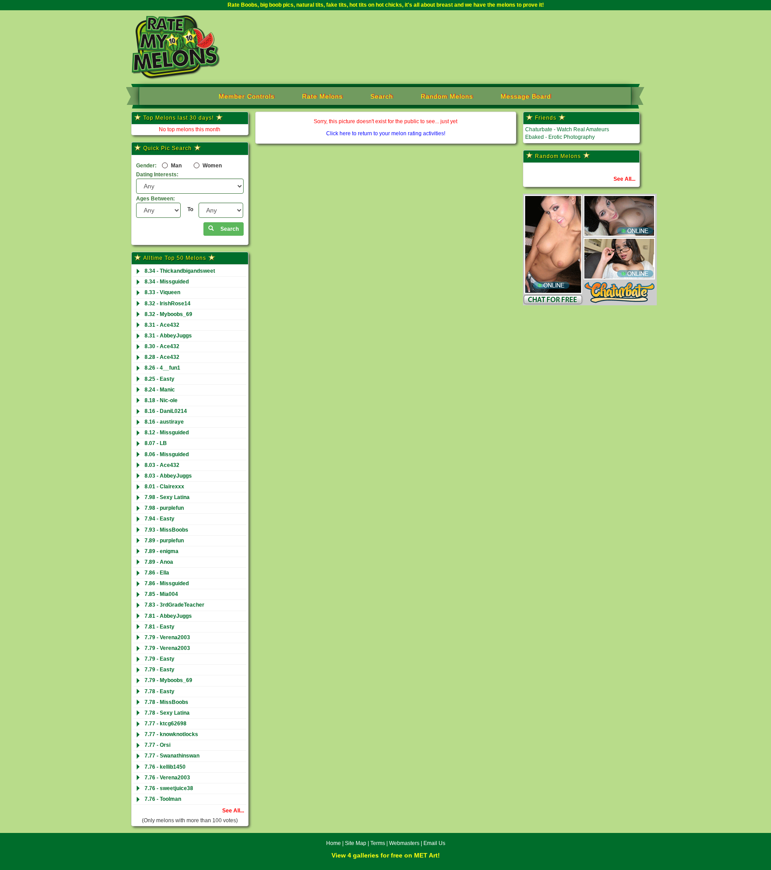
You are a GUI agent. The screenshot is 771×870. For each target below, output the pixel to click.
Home (333, 843)
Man (176, 165)
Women (211, 165)
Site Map (356, 843)
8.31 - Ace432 (162, 325)
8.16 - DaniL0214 (166, 411)
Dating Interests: (157, 174)
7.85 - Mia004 (161, 594)
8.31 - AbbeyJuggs (168, 336)
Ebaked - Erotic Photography (560, 137)
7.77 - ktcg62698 (166, 723)
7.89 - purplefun (164, 540)
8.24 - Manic (160, 390)
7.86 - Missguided (167, 583)
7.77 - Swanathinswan (172, 756)
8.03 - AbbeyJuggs (168, 476)
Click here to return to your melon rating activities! (385, 133)
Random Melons (447, 96)
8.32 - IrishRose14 (168, 303)
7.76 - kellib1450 (165, 767)
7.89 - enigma (161, 551)
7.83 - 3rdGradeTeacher (174, 605)
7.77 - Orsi (157, 745)
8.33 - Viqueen (162, 292)
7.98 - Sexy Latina (167, 497)
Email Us (434, 843)
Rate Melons (322, 96)
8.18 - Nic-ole (161, 400)
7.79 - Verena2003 (167, 637)
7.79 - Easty (159, 659)
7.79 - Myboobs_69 (168, 680)
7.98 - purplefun (164, 508)
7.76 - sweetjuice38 (169, 788)
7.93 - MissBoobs (166, 530)
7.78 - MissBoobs (166, 702)
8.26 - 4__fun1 (162, 368)
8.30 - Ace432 (162, 346)
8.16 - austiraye (164, 422)
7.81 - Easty (159, 627)
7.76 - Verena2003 (167, 777)
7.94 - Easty (159, 519)
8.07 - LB (156, 443)
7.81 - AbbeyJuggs (168, 616)
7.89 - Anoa (159, 562)
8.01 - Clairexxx (164, 486)
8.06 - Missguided (167, 454)
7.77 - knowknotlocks (171, 734)
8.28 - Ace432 (162, 357)
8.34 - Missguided (167, 282)
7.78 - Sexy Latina (167, 713)
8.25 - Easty (159, 379)
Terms (377, 843)
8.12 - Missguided (167, 432)
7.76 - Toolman (163, 799)
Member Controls (246, 96)
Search (381, 96)
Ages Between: (155, 199)
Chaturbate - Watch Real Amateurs (567, 129)
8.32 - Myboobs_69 (168, 314)
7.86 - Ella (157, 573)
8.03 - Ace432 (162, 465)
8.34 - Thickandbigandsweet (180, 271)
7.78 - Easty (159, 691)
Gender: (146, 165)
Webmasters (404, 843)
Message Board (525, 96)
